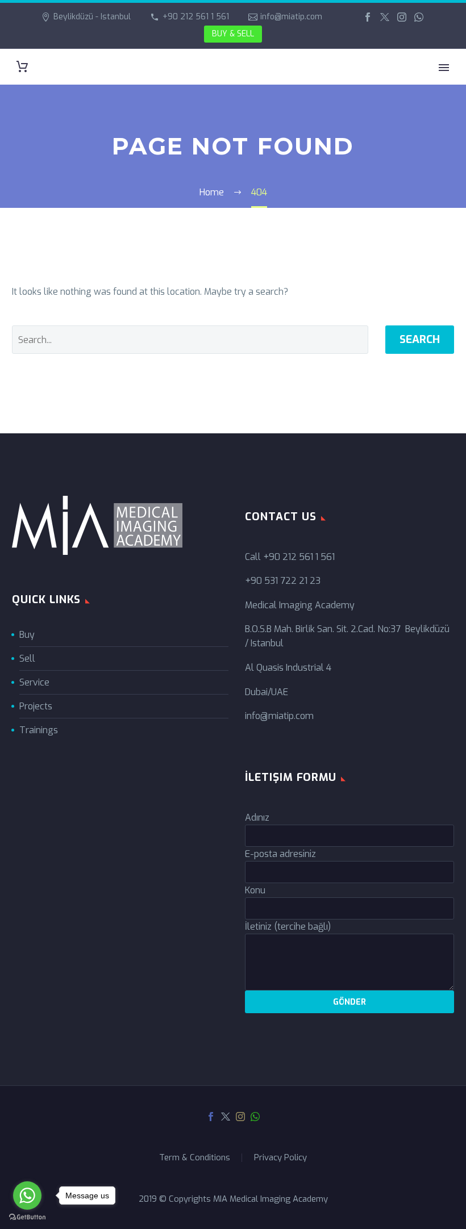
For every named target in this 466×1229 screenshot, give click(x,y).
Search (420, 339)
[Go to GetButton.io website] (27, 1217)
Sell (27, 658)
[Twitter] (384, 17)
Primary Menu (444, 67)
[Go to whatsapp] (27, 1195)
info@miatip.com (291, 16)
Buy (27, 635)
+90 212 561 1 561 (196, 16)
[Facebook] (367, 17)
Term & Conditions (194, 1157)
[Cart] (22, 67)
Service (34, 682)
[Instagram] (401, 17)
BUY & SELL (233, 33)
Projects (35, 706)
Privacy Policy (280, 1157)
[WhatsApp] (418, 17)
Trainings (38, 730)
